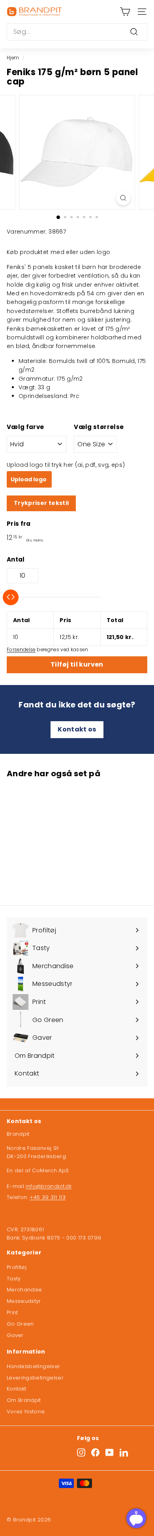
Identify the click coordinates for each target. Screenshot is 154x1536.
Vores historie (26, 1411)
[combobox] (77, 32)
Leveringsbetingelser (35, 1377)
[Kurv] (125, 11)
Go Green (20, 1324)
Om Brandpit (24, 1400)
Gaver (15, 1335)
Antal (16, 559)
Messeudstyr (24, 1301)
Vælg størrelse (99, 427)
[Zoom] (123, 198)
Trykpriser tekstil (41, 503)
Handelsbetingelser (33, 1366)
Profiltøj (16, 1267)
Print (12, 1312)
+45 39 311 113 (48, 1197)
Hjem (13, 58)
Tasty (14, 1278)
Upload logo (29, 479)
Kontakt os (77, 729)
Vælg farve (25, 427)
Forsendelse (21, 649)
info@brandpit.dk (48, 1186)
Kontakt (16, 1388)
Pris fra (19, 523)
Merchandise (24, 1289)
